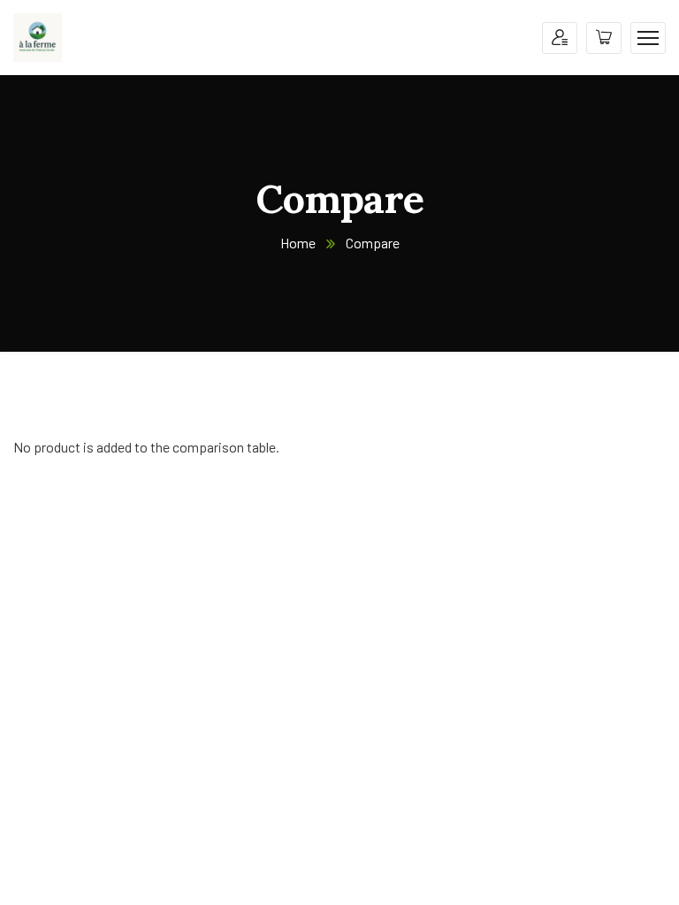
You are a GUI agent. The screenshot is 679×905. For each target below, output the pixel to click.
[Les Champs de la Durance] (37, 35)
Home (298, 242)
